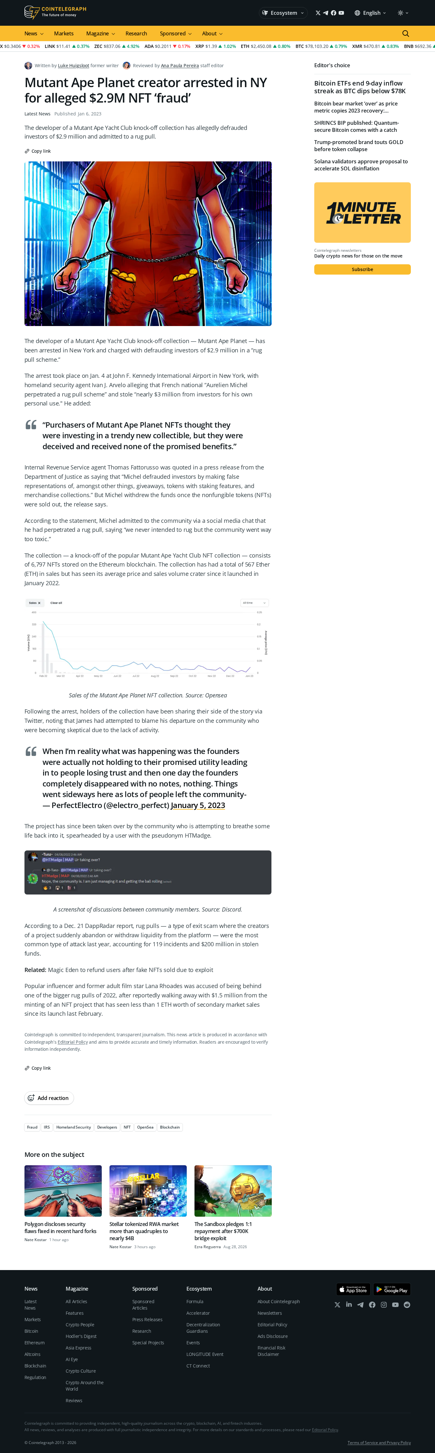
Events (193, 1342)
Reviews (74, 1400)
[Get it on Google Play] (392, 1289)
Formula (194, 1301)
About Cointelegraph (279, 1301)
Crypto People (80, 1324)
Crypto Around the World (85, 1385)
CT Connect (198, 1366)
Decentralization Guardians (203, 1327)
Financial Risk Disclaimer (271, 1351)
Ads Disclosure (273, 1336)
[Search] (405, 33)
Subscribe (362, 269)
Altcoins (32, 1354)
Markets (63, 33)
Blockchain (35, 1366)
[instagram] (384, 1306)
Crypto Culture (81, 1371)
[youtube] (395, 1306)
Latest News (37, 114)
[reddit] (407, 1306)
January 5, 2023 (198, 805)
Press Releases (147, 1319)
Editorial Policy (73, 1042)
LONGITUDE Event (204, 1354)
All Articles (76, 1301)
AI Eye (72, 1359)
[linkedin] (349, 1306)
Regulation (35, 1377)
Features (74, 1313)
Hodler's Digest (81, 1336)
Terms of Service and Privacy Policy (379, 1442)
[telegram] (360, 1306)
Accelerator (198, 1313)
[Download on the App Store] (353, 1289)
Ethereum (34, 1342)
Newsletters (270, 1313)
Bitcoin (31, 1331)
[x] (337, 1306)
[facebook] (372, 1306)
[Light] (403, 13)
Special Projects (148, 1342)
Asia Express (78, 1348)
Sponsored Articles (143, 1304)
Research (136, 33)
